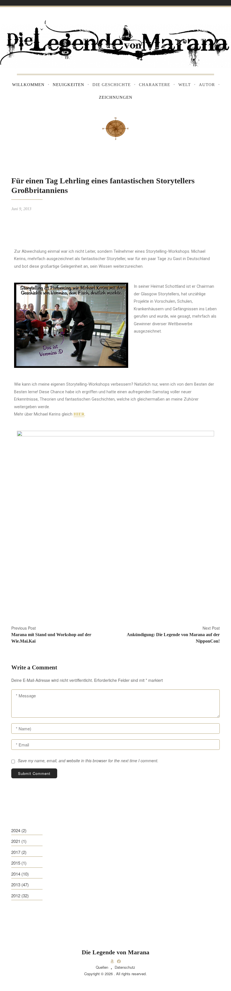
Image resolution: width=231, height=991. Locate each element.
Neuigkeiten (68, 84)
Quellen (102, 967)
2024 (15, 830)
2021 (15, 841)
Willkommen (28, 84)
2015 (15, 863)
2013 (15, 884)
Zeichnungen (115, 97)
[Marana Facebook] (119, 961)
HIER (79, 414)
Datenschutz (125, 967)
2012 (15, 895)
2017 (15, 852)
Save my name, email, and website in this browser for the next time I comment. (88, 760)
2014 (15, 874)
